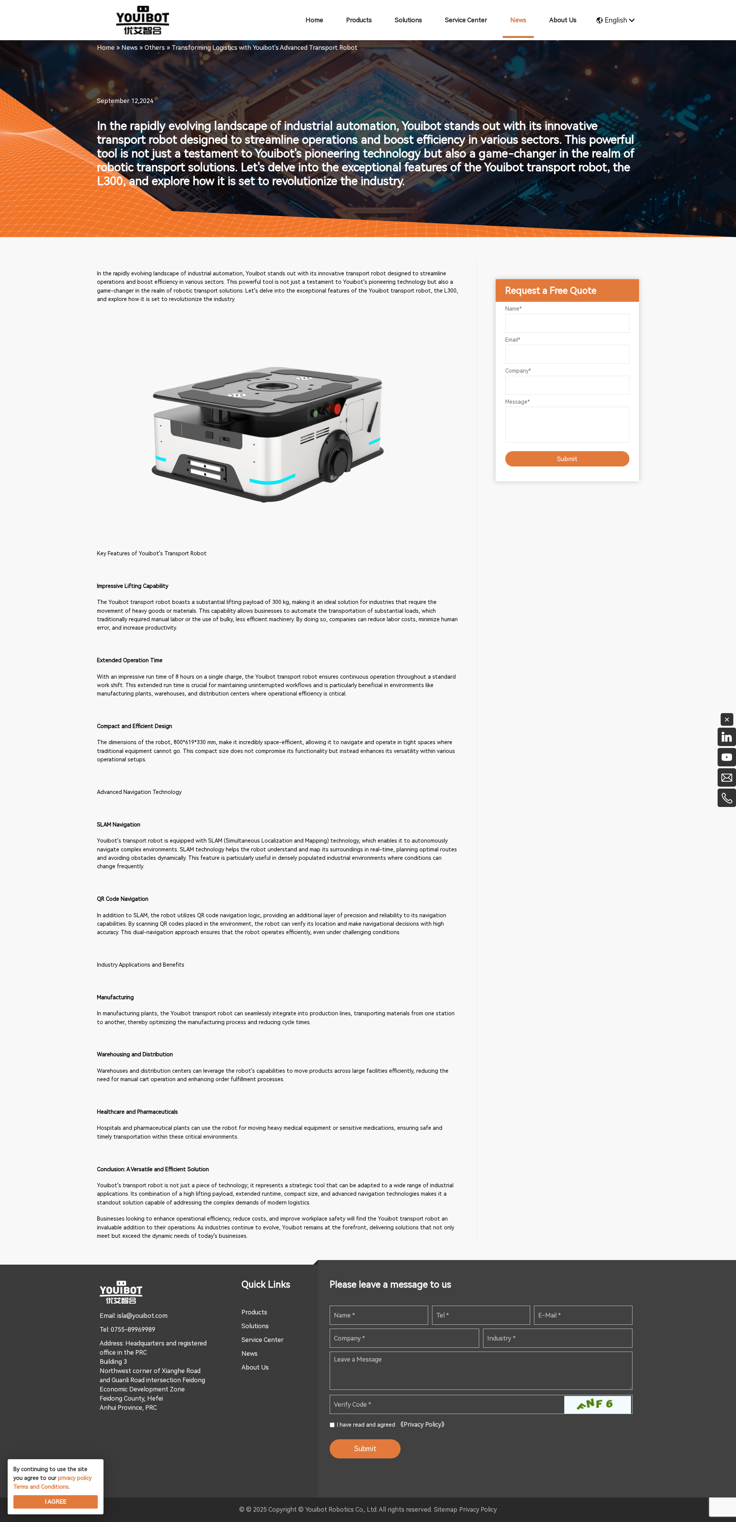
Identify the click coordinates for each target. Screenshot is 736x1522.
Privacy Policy (478, 1509)
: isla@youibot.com (141, 1315)
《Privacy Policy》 (422, 1424)
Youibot (256, 273)
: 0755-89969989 (131, 1329)
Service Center (263, 1340)
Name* (513, 309)
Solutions (255, 1326)
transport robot (411, 291)
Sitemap (445, 1509)
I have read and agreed (392, 1424)
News (250, 1353)
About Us (255, 1367)
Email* (512, 340)
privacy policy (75, 1478)
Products (254, 1312)
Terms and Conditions (41, 1487)
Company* (518, 371)
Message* (517, 402)
